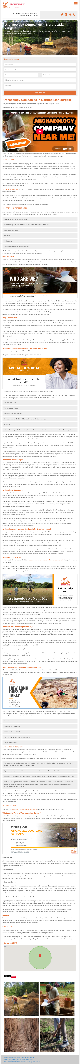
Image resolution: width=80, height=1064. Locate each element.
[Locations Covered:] (3, 3)
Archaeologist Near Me (10, 189)
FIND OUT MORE (8, 160)
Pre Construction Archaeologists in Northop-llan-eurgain (22, 1062)
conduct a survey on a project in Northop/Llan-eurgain (45, 560)
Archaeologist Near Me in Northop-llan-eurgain (19, 1057)
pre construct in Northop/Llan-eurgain (24, 809)
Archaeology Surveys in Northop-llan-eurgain (18, 1059)
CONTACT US (7, 926)
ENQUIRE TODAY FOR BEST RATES (14, 208)
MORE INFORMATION (10, 805)
